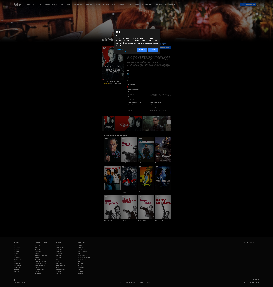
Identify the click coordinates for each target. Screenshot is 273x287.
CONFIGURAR (120, 49)
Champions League (60, 247)
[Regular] (108, 83)
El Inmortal (37, 253)
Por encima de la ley (109, 162)
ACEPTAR (153, 49)
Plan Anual (80, 265)
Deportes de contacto (60, 265)
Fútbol (40, 4)
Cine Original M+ (17, 247)
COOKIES (148, 282)
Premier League (59, 251)
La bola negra (37, 247)
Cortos (130, 4)
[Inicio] (17, 4)
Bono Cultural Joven (161, 4)
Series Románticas (17, 265)
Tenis (61, 4)
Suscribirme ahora (248, 4)
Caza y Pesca (37, 271)
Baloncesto (106, 4)
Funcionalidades (147, 4)
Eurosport (58, 267)
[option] (109, 123)
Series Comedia (17, 267)
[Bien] (110, 83)
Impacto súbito (142, 220)
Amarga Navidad (38, 251)
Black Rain (141, 162)
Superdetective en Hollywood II (146, 191)
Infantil (98, 4)
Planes (79, 261)
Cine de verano (17, 257)
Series (28, 4)
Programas (122, 4)
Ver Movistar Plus (81, 245)
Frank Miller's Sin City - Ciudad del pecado (129, 191)
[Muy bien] (111, 83)
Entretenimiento (17, 271)
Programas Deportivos (39, 269)
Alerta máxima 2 (159, 162)
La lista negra (124, 220)
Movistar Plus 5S (38, 273)
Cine (34, 4)
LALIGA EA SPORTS (59, 249)
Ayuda (246, 245)
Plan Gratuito (78, 4)
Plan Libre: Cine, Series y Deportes (84, 257)
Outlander (37, 257)
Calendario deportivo (51, 4)
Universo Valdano (59, 255)
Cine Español (16, 249)
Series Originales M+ (17, 263)
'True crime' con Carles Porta (40, 263)
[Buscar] (238, 4)
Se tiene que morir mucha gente (41, 255)
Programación (59, 273)
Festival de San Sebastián (40, 265)
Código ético (80, 253)
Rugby (114, 4)
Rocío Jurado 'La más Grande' (41, 261)
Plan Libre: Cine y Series (82, 259)
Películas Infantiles (17, 259)
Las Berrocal (37, 259)
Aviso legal (133, 282)
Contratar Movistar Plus (82, 255)
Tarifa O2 (79, 269)
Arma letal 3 (107, 191)
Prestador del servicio (123, 282)
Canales (137, 4)
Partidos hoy (58, 271)
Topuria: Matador (59, 263)
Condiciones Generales (82, 251)
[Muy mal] (105, 83)
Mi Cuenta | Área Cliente (82, 249)
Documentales (89, 4)
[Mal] (106, 83)
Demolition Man (159, 191)
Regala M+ (172, 4)
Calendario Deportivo (60, 269)
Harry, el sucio (125, 162)
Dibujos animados (38, 267)
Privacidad (141, 282)
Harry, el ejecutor (108, 220)
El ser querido (37, 245)
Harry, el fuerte (159, 220)
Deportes (68, 4)
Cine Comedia (16, 251)
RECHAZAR (142, 49)
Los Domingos (37, 249)
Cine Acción (16, 253)
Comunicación (80, 273)
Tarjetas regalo (80, 271)
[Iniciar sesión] (258, 4)
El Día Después (59, 253)
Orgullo (15, 273)
